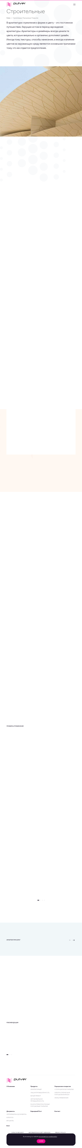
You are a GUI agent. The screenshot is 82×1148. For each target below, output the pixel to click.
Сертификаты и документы (16, 1114)
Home (8, 18)
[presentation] (70, 940)
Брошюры (10, 1121)
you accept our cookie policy (48, 1136)
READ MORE (12, 995)
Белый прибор (35, 1096)
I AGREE (41, 1141)
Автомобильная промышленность (37, 1100)
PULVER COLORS (20, 705)
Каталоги (9, 1117)
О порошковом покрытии (64, 1089)
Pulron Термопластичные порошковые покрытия (40, 1105)
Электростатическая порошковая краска (62, 1093)
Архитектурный (36, 1089)
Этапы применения (61, 1098)
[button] (38, 900)
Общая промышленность (39, 1092)
